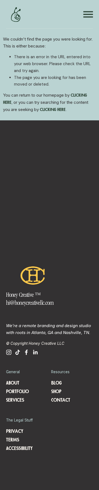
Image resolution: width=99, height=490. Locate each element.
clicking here (52, 110)
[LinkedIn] (35, 352)
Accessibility (19, 448)
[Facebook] (26, 352)
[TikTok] (17, 352)
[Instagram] (9, 352)
